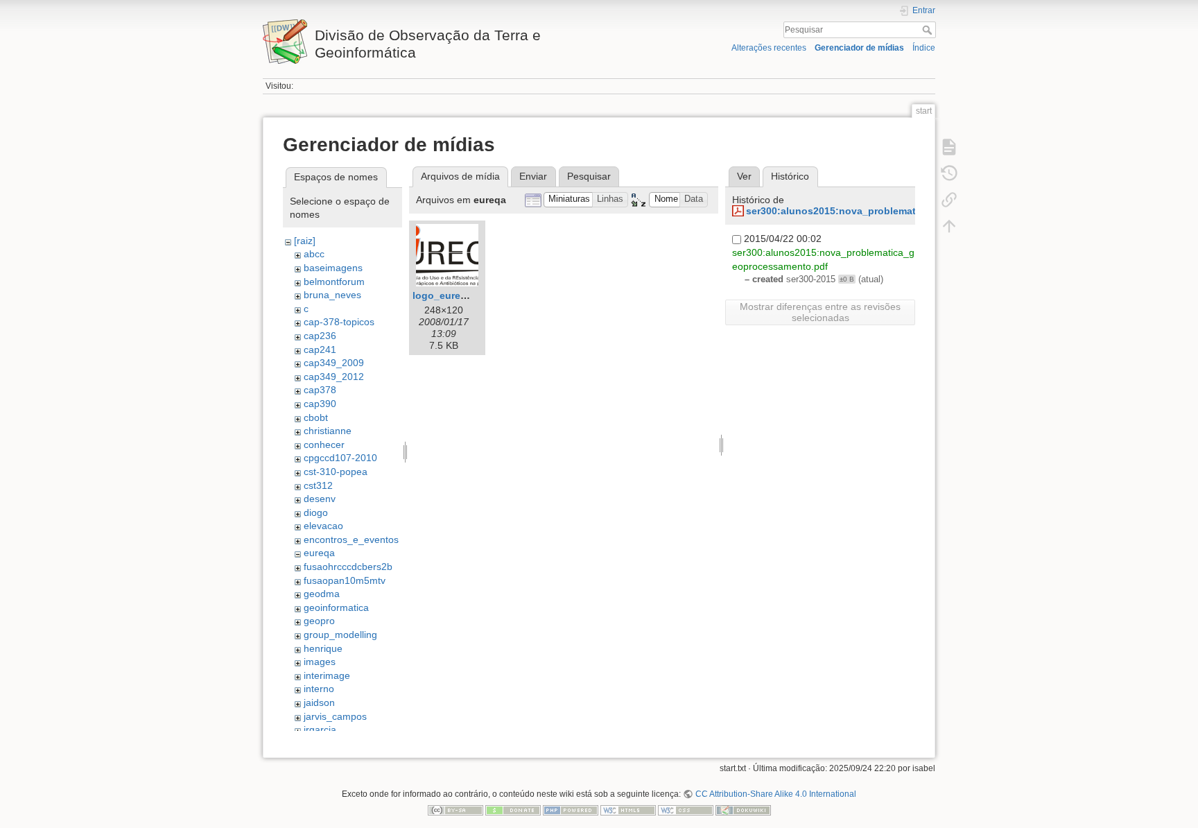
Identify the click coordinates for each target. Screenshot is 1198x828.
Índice (923, 48)
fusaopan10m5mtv (344, 580)
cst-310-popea (335, 471)
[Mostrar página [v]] (949, 147)
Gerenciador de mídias (859, 48)
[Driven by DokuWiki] (743, 810)
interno (319, 688)
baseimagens (333, 267)
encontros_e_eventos (351, 539)
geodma (322, 593)
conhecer (324, 444)
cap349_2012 (334, 376)
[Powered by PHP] (570, 810)
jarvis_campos (335, 716)
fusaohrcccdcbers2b (348, 566)
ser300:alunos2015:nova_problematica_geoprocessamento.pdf (895, 210)
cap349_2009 (334, 362)
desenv (320, 498)
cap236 (320, 335)
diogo (316, 512)
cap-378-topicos (339, 321)
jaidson (319, 702)
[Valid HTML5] (628, 810)
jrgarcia (320, 729)
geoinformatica (336, 607)
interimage (327, 675)
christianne (327, 430)
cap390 (320, 403)
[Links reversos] (949, 200)
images (320, 661)
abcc (314, 253)
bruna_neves (332, 294)
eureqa (319, 552)
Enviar (533, 176)
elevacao (323, 525)
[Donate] (513, 810)
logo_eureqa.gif (450, 295)
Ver (744, 176)
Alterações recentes (768, 48)
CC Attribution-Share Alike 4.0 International (775, 794)
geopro (319, 620)
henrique (323, 648)
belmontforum (334, 281)
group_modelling (340, 634)
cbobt (316, 417)
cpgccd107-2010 (340, 457)
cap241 (320, 349)
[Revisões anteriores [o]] (949, 173)
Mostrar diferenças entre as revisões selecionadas (820, 312)
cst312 (318, 485)
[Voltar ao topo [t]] (949, 226)
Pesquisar (928, 30)
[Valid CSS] (685, 810)
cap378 (320, 389)
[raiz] (304, 240)
